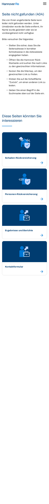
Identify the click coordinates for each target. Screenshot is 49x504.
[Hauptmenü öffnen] (44, 4)
